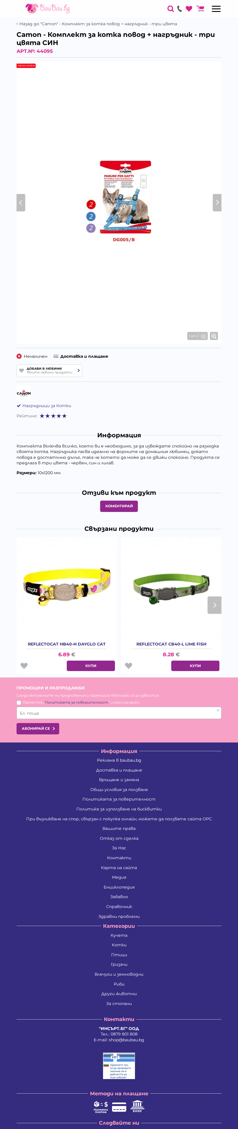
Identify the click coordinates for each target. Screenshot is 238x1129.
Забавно (119, 896)
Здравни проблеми (119, 916)
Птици (119, 954)
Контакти (119, 857)
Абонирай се (36, 728)
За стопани (119, 1003)
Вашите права (119, 828)
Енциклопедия (119, 887)
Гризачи (119, 964)
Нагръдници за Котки (46, 405)
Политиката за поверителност (76, 702)
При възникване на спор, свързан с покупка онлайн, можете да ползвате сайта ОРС (119, 818)
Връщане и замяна (119, 779)
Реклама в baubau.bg (119, 760)
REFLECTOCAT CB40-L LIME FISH (171, 644)
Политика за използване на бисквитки (119, 809)
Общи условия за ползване (119, 789)
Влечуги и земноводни (119, 974)
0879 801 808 (124, 1034)
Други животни (119, 993)
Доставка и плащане (119, 770)
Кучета (119, 935)
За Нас (119, 848)
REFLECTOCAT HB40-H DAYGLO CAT (67, 644)
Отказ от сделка (119, 838)
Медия (119, 877)
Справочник (119, 906)
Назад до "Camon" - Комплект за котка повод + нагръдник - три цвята (98, 23)
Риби (119, 984)
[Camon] (24, 393)
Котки (119, 945)
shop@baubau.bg (126, 1039)
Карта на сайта (119, 867)
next (214, 605)
